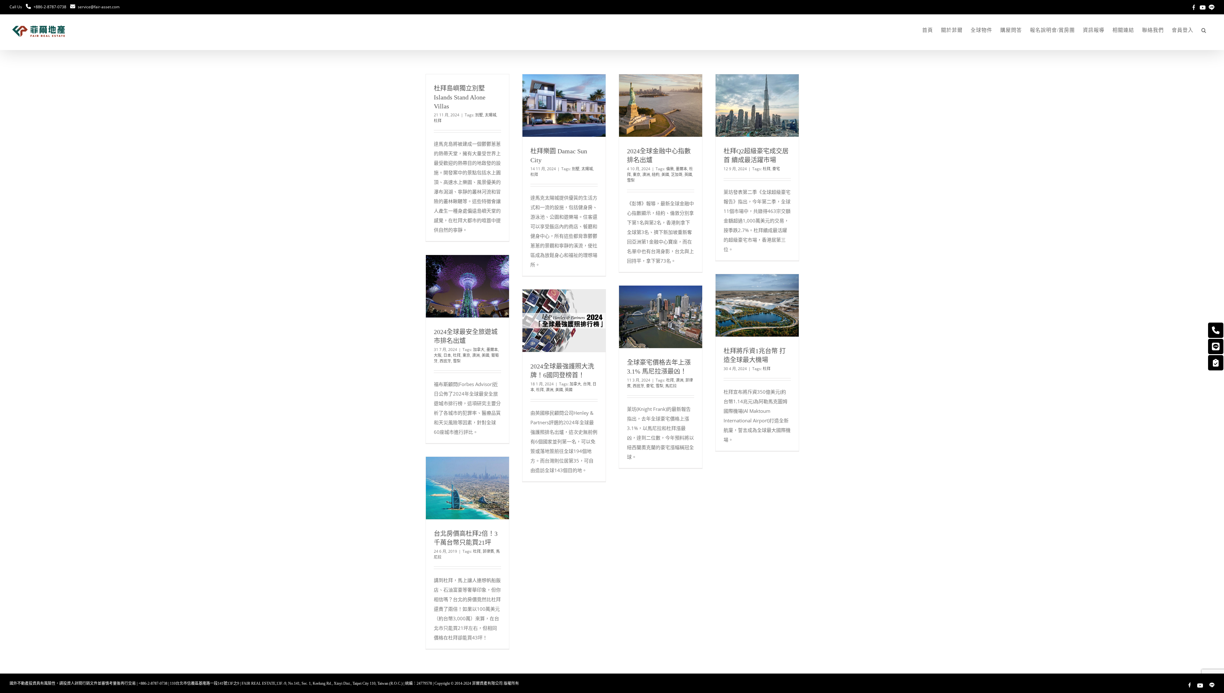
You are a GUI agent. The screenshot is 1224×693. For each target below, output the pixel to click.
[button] (1203, 30)
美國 (665, 174)
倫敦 (670, 168)
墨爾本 (681, 168)
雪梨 (631, 180)
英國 (688, 174)
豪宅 (776, 168)
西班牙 (445, 361)
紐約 (655, 174)
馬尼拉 (671, 386)
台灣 (587, 384)
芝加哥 (676, 174)
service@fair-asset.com (99, 7)
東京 (636, 174)
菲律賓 (488, 551)
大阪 (437, 355)
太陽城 (490, 115)
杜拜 (437, 120)
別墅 (479, 115)
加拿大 (478, 349)
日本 (447, 355)
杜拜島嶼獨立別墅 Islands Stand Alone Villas (459, 97)
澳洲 (646, 174)
